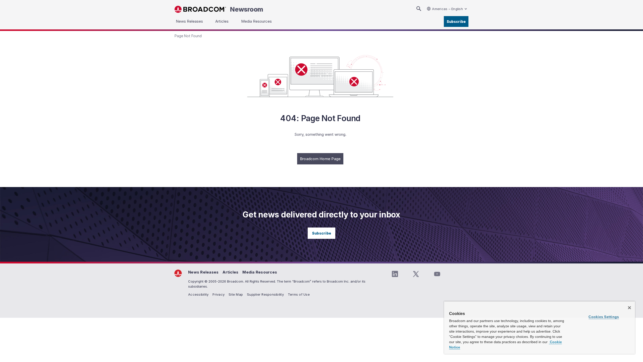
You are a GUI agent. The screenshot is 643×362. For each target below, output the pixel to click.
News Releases (203, 272)
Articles (230, 272)
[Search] (418, 9)
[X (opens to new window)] (415, 274)
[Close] (629, 307)
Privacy (218, 294)
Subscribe (456, 21)
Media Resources (259, 272)
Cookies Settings (603, 317)
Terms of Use (299, 294)
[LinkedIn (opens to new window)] (394, 274)
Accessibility (198, 294)
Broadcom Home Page (320, 158)
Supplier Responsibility (265, 294)
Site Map (236, 294)
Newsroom (246, 9)
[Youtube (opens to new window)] (437, 274)
